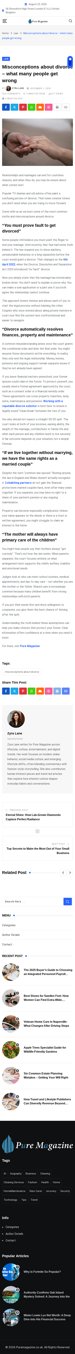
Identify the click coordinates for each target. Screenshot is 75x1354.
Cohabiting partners (18, 482)
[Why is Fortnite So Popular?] (11, 1272)
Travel (34, 1199)
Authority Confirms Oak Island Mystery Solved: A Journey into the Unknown (47, 1296)
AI (5, 1173)
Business (31, 1173)
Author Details (11, 935)
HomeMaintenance (14, 1191)
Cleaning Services (14, 1182)
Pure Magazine (30, 646)
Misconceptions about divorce (22, 671)
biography (15, 1173)
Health (45, 1182)
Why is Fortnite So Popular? (42, 1271)
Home (5, 33)
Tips (23, 1199)
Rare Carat (36, 1191)
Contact (7, 944)
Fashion (32, 1182)
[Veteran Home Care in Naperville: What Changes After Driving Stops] (11, 1024)
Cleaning (45, 1173)
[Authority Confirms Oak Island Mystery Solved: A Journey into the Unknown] (11, 1294)
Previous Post (19, 810)
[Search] (70, 21)
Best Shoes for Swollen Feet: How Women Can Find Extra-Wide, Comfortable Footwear (46, 999)
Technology (10, 1199)
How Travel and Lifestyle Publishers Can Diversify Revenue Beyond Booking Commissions (47, 1103)
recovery (51, 1191)
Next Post (58, 844)
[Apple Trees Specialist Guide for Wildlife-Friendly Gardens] (11, 1050)
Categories (9, 925)
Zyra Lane (18, 88)
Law (16, 33)
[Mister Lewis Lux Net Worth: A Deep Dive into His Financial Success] (11, 1317)
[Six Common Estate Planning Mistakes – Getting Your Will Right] (11, 1075)
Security (65, 1191)
